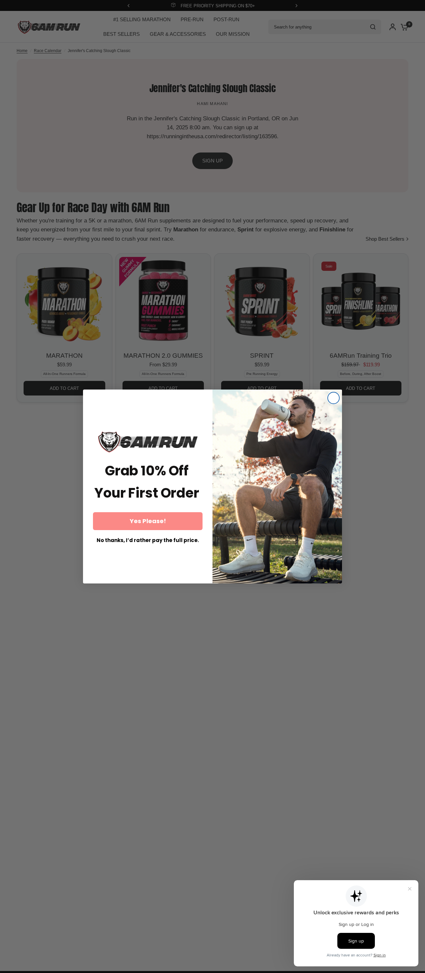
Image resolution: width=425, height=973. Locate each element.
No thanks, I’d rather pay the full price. (148, 540)
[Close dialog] (333, 398)
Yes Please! (148, 521)
